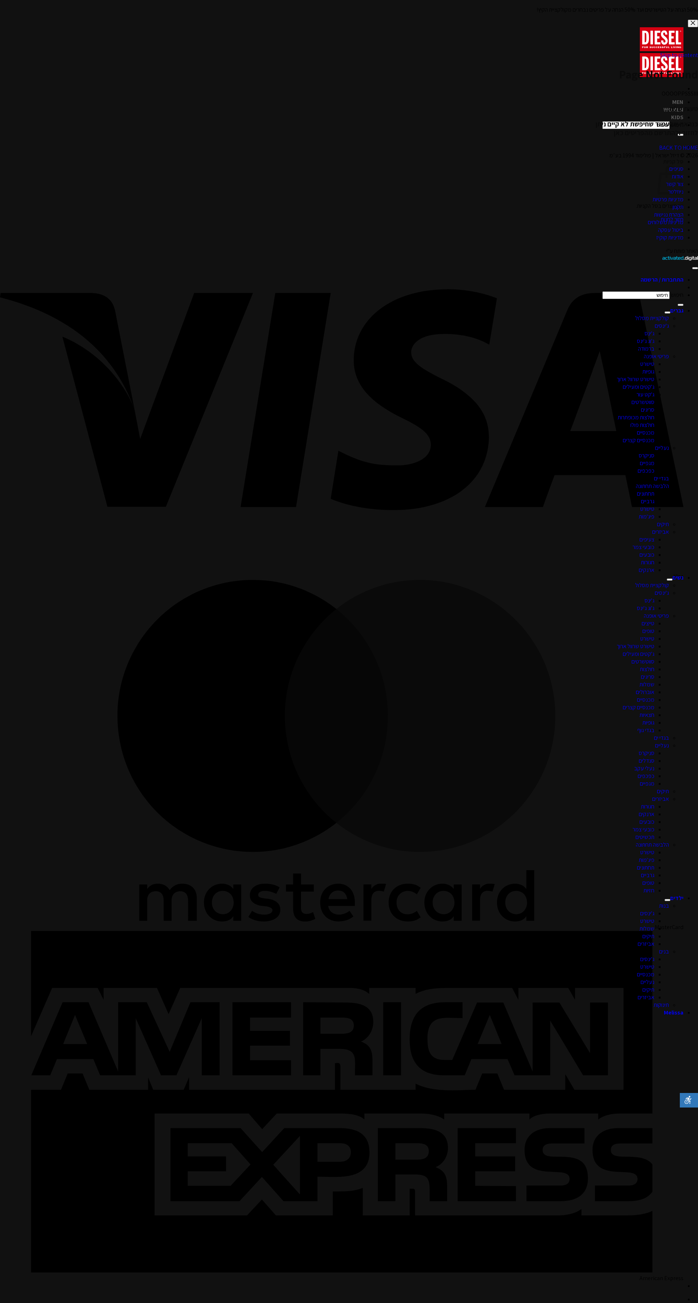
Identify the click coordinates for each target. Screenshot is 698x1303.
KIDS (677, 117)
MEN (677, 102)
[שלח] (680, 305)
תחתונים (645, 493)
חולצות (647, 669)
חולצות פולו (642, 425)
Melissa (673, 1012)
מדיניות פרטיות (668, 199)
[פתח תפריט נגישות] (689, 1100)
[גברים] (667, 312)
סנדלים (646, 761)
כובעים (646, 554)
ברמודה (646, 348)
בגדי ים (661, 478)
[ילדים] (667, 900)
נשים (678, 577)
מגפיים (647, 463)
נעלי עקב (644, 768)
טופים (648, 631)
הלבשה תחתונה (652, 486)
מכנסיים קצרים (638, 440)
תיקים (663, 524)
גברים (676, 310)
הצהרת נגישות (668, 214)
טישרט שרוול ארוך (635, 379)
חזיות (648, 890)
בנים (664, 951)
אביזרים (660, 532)
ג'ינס (649, 333)
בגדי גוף (645, 730)
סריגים (647, 410)
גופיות (648, 371)
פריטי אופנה (656, 356)
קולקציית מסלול (652, 318)
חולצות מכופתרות (636, 417)
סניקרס (646, 455)
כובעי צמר (643, 547)
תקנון (678, 207)
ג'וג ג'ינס (645, 341)
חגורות (647, 562)
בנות (664, 905)
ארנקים (646, 570)
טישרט (647, 364)
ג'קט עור (645, 394)
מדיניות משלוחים (665, 222)
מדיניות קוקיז (669, 237)
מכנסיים (645, 432)
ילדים (676, 898)
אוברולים (645, 692)
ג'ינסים (662, 326)
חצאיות (646, 715)
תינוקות (661, 1005)
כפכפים (646, 471)
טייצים (648, 623)
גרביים (647, 501)
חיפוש (677, 295)
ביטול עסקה (670, 230)
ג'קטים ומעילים (638, 387)
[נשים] (670, 579)
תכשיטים (644, 837)
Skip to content (679, 55)
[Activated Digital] (680, 258)
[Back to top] (695, 268)
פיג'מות (646, 516)
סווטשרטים (642, 402)
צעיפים (646, 539)
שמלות (646, 684)
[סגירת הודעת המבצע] (693, 23)
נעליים (662, 448)
